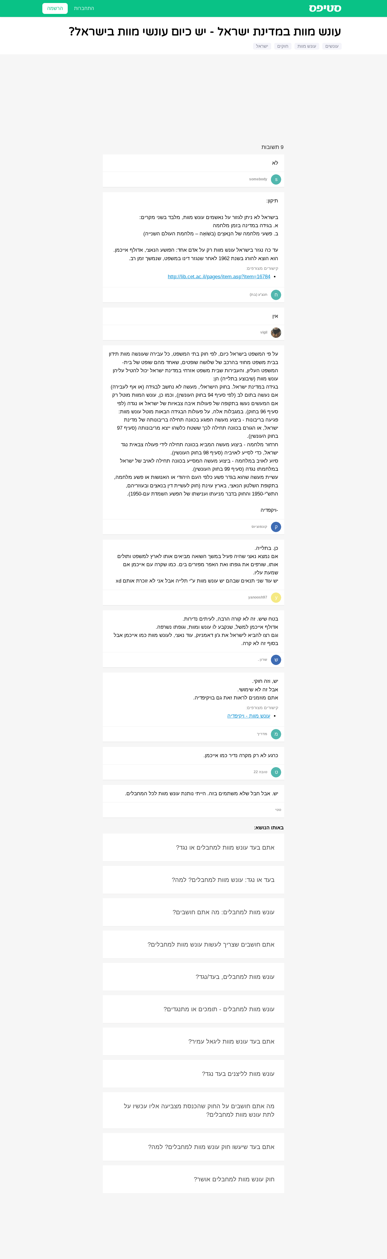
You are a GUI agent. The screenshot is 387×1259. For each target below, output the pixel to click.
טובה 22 (260, 772)
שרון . (262, 659)
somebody (258, 179)
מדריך (262, 734)
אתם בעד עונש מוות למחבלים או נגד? (225, 847)
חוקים (282, 46)
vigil (263, 332)
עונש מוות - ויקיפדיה (248, 716)
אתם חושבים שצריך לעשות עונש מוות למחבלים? (211, 944)
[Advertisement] (194, 100)
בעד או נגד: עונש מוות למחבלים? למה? (223, 879)
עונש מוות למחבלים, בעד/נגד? (235, 976)
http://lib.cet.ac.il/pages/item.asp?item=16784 (219, 276)
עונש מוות (307, 46)
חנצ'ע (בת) (258, 294)
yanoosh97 (257, 597)
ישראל (262, 46)
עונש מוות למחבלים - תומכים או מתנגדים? (219, 1009)
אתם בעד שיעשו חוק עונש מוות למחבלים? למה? (211, 1147)
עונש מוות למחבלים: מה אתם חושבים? (224, 912)
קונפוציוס (259, 527)
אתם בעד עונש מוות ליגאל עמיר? (231, 1041)
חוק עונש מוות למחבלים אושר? (234, 1179)
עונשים (332, 46)
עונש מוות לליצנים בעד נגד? (238, 1073)
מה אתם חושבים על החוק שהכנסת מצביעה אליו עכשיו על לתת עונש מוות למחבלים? (199, 1110)
